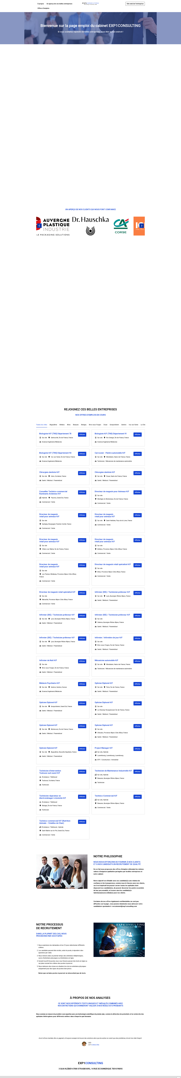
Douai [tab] (105, 425)
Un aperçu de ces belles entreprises (59, 4)
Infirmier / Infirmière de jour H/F (108, 637)
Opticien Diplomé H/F (104, 683)
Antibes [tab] (62, 425)
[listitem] (90, 226)
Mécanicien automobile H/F (106, 660)
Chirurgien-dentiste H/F (49, 472)
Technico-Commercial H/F (106, 796)
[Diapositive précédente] (39, 225)
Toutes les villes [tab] (41, 425)
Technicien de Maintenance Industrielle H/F (113, 771)
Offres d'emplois (43, 8)
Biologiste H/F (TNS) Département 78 (55, 433)
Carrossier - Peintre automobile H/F (110, 453)
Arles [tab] (69, 425)
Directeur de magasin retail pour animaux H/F (49, 515)
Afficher (82, 434)
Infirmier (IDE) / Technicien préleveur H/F (112, 592)
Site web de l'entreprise (135, 4)
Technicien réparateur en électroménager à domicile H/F (52, 797)
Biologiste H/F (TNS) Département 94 (55, 453)
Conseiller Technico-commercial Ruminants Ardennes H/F (53, 492)
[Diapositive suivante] (141, 225)
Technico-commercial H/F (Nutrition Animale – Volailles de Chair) (54, 822)
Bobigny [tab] (83, 425)
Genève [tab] (123, 425)
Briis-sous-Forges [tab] (95, 425)
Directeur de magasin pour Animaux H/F (112, 491)
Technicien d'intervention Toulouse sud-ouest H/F (50, 772)
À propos (41, 4)
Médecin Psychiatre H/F (49, 683)
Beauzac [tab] (76, 425)
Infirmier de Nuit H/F (48, 660)
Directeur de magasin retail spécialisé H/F (113, 564)
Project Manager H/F (104, 748)
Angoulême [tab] (53, 425)
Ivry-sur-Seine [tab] (133, 425)
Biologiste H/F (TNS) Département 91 (111, 433)
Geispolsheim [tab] (114, 425)
